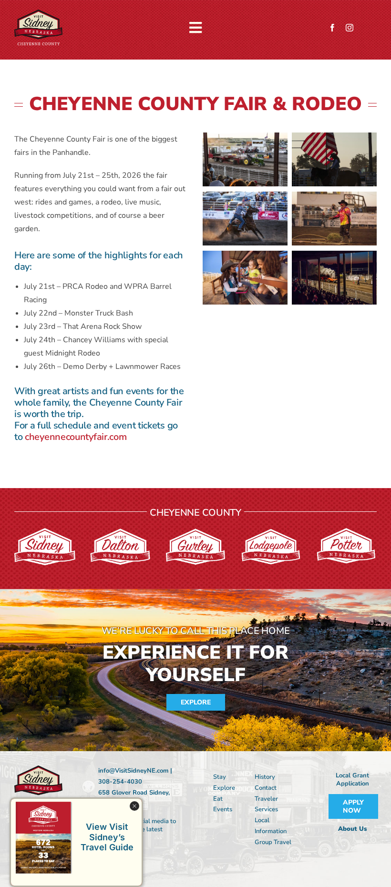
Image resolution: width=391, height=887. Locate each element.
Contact (266, 788)
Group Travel (273, 842)
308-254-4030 (120, 781)
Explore (224, 788)
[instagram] (349, 27)
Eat (218, 799)
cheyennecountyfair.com (75, 436)
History (265, 777)
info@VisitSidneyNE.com (133, 770)
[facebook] (332, 27)
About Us (352, 829)
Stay (219, 777)
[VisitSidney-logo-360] (38, 13)
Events (222, 809)
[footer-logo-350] (38, 769)
